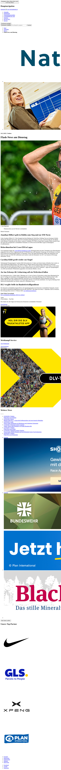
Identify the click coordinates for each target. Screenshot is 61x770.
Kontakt (6, 756)
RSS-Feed (6, 762)
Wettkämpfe (7, 13)
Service (6, 20)
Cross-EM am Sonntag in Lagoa (23, 250)
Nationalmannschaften (9, 15)
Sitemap (6, 761)
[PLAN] (16, 754)
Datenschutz (7, 759)
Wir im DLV (7, 19)
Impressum (6, 758)
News (5, 31)
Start (5, 28)
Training (6, 18)
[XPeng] (16, 722)
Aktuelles (6, 12)
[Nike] (16, 658)
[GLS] (16, 690)
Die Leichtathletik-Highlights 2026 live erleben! (13, 295)
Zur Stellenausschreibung (30, 290)
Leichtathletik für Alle (9, 16)
